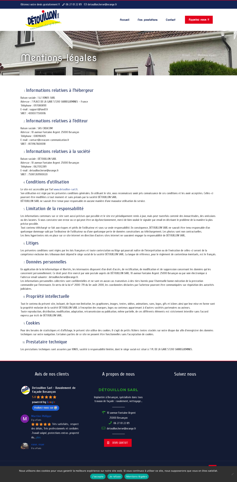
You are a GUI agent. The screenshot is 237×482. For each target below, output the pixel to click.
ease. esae (37, 444)
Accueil (186, 55)
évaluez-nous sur (43, 407)
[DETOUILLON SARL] (43, 20)
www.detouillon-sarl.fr (66, 189)
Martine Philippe (41, 416)
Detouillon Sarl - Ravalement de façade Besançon (54, 390)
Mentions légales (136, 476)
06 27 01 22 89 (74, 4)
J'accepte (98, 476)
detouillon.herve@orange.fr (102, 4)
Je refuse (115, 476)
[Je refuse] (232, 474)
